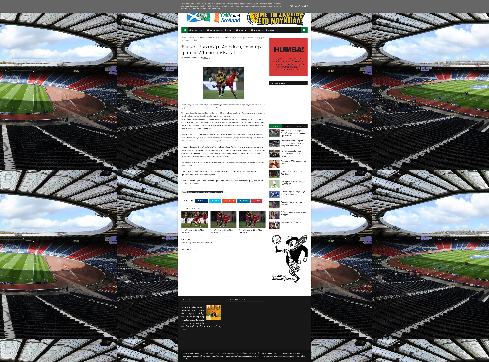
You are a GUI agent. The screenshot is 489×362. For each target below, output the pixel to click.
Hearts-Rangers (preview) (291, 222)
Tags (288, 126)
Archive (301, 126)
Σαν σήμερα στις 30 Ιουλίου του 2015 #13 (192, 231)
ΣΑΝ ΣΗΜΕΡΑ (243, 30)
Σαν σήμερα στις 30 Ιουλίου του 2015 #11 (221, 231)
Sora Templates (195, 353)
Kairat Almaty (224, 38)
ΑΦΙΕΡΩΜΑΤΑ (258, 30)
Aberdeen (200, 38)
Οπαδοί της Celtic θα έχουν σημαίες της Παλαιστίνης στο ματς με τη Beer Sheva (293, 143)
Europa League (211, 38)
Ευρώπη (191, 38)
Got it (305, 6)
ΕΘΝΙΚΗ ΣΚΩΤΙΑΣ (216, 30)
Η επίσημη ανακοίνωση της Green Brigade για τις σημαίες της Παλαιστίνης (293, 133)
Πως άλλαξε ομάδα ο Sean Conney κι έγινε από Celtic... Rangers (292, 153)
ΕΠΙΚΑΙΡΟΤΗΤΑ (197, 30)
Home (183, 38)
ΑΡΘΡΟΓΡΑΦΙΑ (273, 30)
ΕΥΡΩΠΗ (230, 30)
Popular (276, 126)
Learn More (294, 6)
